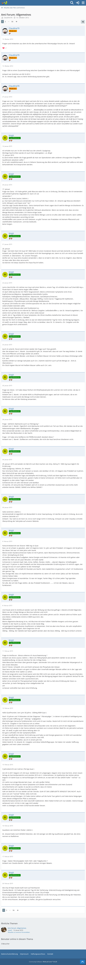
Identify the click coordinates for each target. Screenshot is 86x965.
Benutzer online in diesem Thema (17, 939)
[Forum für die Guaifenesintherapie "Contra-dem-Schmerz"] (4, 3)
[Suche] (72, 3)
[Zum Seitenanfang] (82, 962)
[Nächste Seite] (16, 21)
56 (12, 21)
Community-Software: (43, 962)
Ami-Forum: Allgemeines (17, 928)
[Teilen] (83, 22)
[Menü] (83, 3)
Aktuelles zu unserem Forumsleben (19, 932)
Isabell (10, 930)
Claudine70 (8, 18)
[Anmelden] (77, 3)
